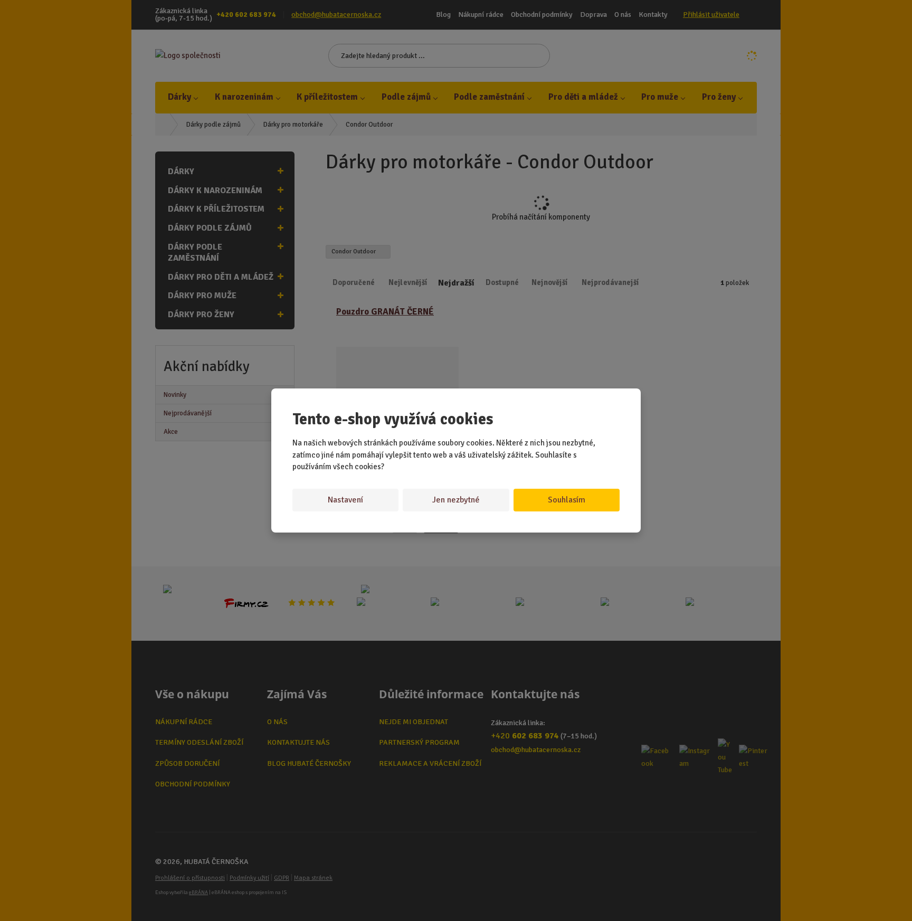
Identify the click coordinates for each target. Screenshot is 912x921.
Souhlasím (566, 500)
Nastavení (345, 500)
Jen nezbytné (456, 500)
